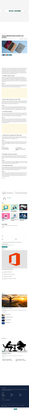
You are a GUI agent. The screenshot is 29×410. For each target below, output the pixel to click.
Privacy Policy (12, 405)
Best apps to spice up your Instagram (5, 220)
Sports (20, 393)
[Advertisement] (14, 5)
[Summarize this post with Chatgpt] (10, 55)
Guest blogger (22, 405)
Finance (11, 393)
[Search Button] (26, 11)
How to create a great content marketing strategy (22, 220)
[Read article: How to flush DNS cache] (3, 323)
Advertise (3, 405)
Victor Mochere (4, 354)
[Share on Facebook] (2, 55)
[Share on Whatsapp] (7, 55)
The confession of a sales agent (6, 353)
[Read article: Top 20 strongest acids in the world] (3, 318)
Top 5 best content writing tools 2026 (5, 211)
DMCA (19, 405)
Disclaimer (6, 405)
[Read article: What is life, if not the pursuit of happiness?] (14, 301)
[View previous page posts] (13, 151)
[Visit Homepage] (14, 11)
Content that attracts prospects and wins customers (21, 149)
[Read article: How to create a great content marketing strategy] (23, 216)
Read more (4, 312)
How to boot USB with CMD (8, 319)
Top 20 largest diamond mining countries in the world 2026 (10, 278)
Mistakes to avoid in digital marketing (6, 359)
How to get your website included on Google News (15, 220)
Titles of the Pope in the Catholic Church (8, 276)
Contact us (6, 406)
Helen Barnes (9, 197)
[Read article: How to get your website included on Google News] (15, 216)
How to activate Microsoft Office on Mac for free (7, 269)
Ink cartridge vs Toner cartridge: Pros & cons (23, 211)
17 (6, 354)
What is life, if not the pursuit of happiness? (7, 308)
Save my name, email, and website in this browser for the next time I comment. (11, 242)
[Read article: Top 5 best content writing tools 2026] (6, 207)
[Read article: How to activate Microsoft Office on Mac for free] (14, 259)
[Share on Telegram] (8, 55)
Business (3, 393)
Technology (3, 209)
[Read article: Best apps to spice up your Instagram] (6, 216)
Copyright (16, 405)
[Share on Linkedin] (5, 55)
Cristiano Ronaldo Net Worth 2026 (20, 359)
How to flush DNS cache (19, 147)
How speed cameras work (5, 147)
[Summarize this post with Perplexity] (11, 55)
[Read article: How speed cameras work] (3, 315)
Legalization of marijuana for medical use (7, 360)
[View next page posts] (15, 151)
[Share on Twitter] (3, 55)
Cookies (9, 405)
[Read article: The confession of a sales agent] (14, 346)
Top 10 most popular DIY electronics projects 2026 (14, 211)
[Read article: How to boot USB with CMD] (3, 320)
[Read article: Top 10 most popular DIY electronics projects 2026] (15, 207)
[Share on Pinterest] (6, 55)
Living (3, 306)
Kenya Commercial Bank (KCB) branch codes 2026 (9, 274)
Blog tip (2, 406)
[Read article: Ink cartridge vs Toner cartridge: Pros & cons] (23, 207)
